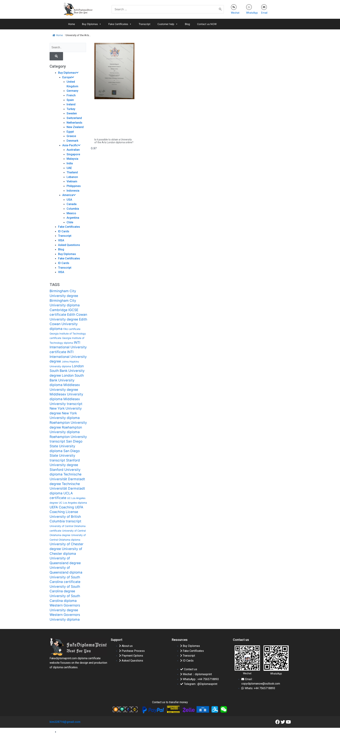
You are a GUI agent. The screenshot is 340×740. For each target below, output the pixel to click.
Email (264, 12)
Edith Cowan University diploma (68, 324)
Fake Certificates (118, 23)
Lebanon (72, 177)
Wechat (235, 12)
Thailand (72, 172)
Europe (67, 77)
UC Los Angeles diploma (73, 502)
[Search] (220, 9)
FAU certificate (71, 328)
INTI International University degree (68, 356)
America (67, 195)
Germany (72, 90)
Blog (187, 23)
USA (69, 199)
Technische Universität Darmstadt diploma (67, 488)
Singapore (73, 154)
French (71, 95)
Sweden (72, 113)
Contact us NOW (207, 23)
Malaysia (72, 158)
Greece (71, 136)
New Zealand (75, 127)
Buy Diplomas (90, 23)
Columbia (73, 208)
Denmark (72, 140)
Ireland (71, 104)
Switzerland (74, 118)
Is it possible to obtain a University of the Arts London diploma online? (113, 141)
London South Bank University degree (67, 371)
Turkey (71, 109)
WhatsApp (252, 12)
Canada (71, 204)
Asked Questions (69, 245)
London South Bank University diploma (67, 380)
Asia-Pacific (70, 145)
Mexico (71, 213)
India (70, 163)
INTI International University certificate (68, 347)
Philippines (74, 186)
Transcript (144, 23)
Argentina (73, 217)
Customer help (165, 23)
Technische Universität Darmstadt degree (67, 479)
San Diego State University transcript (65, 455)
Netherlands (74, 122)
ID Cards (63, 231)
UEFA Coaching (62, 507)
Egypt (70, 131)
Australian (73, 149)
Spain (70, 100)
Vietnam (72, 181)
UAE (69, 168)
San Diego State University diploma (66, 446)
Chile (70, 222)
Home (71, 23)
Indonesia (73, 190)
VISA (61, 240)
